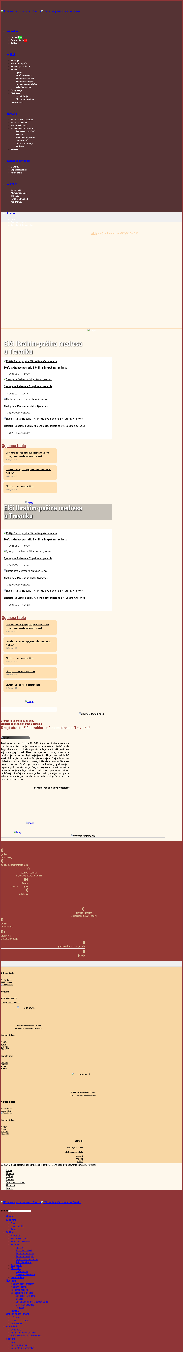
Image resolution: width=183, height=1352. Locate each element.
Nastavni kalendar (19, 122)
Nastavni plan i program (22, 119)
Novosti (16, 37)
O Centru (15, 166)
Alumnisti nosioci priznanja (19, 194)
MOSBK (4, 1042)
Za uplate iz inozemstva (22, 225)
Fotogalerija (16, 90)
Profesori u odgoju (24, 81)
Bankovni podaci (18, 222)
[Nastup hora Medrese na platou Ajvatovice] (26, 399)
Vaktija (94, 233)
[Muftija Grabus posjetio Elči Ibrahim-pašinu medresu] (30, 361)
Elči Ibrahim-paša (19, 63)
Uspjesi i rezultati (19, 169)
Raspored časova (19, 125)
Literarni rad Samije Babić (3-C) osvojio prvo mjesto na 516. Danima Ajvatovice (44, 425)
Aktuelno (12, 31)
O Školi (11, 54)
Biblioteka (15, 93)
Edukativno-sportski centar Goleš (25, 139)
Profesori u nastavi (25, 78)
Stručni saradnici (23, 75)
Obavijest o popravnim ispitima (19, 486)
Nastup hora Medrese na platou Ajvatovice (26, 406)
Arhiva (14, 43)
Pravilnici (15, 149)
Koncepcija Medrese (20, 66)
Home (9, 1170)
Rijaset (3, 1044)
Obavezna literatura (25, 99)
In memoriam (17, 102)
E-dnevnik (4, 1047)
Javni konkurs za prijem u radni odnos (23, 684)
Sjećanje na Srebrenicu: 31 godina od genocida (28, 386)
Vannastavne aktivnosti (22, 128)
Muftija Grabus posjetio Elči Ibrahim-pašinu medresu (35, 367)
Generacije (16, 190)
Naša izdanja (22, 96)
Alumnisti (12, 184)
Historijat (15, 60)
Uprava (19, 72)
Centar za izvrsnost (18, 161)
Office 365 (5, 1049)
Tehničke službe (23, 87)
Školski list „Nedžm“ (25, 131)
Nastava (12, 113)
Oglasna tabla (19, 40)
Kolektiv (14, 69)
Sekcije (19, 134)
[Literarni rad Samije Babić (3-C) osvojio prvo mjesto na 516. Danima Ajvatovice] (43, 418)
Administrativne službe (26, 84)
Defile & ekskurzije (24, 143)
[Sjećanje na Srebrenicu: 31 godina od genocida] (28, 379)
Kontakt (11, 213)
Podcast (20, 146)
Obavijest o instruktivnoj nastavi (20, 671)
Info (13, 219)
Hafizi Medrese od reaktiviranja (19, 200)
